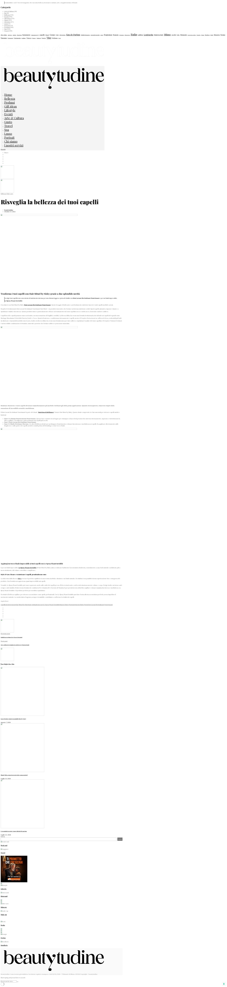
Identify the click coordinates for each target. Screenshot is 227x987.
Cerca (3, 836)
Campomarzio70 (35, 35)
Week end (4, 845)
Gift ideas (7, 18)
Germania (121, 35)
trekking (24, 38)
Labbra (140, 35)
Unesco (34, 38)
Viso (49, 37)
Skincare (4, 907)
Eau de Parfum (73, 34)
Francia (115, 35)
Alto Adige (4, 35)
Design (3, 938)
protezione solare (192, 35)
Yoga (59, 38)
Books (3, 925)
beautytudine (8, 210)
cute (6, 605)
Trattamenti (10, 38)
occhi (174, 35)
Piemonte (183, 35)
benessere (26, 35)
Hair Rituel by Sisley (22, 605)
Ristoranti (4, 896)
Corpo (52, 35)
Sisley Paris (84, 605)
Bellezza (7, 15)
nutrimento (76, 605)
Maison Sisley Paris (65, 605)
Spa (5, 29)
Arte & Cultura (9, 11)
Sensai (202, 35)
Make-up (4, 915)
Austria (14, 35)
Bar (5, 13)
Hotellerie (4, 945)
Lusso (6, 24)
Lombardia (148, 35)
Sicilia (211, 35)
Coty (57, 35)
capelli (42, 35)
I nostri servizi (13, 145)
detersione (62, 35)
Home (8, 94)
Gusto (6, 20)
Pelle (178, 35)
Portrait (7, 25)
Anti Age (10, 35)
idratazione (127, 35)
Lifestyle (7, 22)
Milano (167, 34)
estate (101, 35)
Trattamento (17, 38)
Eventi (6, 17)
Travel (6, 31)
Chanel (47, 35)
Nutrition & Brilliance (46, 412)
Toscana (4, 38)
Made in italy (158, 35)
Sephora (207, 35)
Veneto (44, 38)
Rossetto (198, 35)
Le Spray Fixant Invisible (27, 568)
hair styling (32, 605)
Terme (222, 35)
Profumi (7, 27)
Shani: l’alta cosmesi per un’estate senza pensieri (14, 775)
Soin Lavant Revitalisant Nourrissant (100, 605)
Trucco (29, 38)
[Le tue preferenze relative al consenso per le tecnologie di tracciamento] (224, 984)
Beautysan (19, 35)
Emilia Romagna (85, 35)
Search (3, 149)
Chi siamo (10, 141)
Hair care (10, 194)
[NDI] (14, 882)
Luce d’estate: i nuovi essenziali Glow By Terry (13, 719)
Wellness (55, 38)
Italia (134, 34)
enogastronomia (95, 35)
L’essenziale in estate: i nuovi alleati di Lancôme (14, 831)
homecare (39, 605)
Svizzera (217, 35)
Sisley (20, 578)
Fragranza (108, 35)
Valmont (39, 38)
